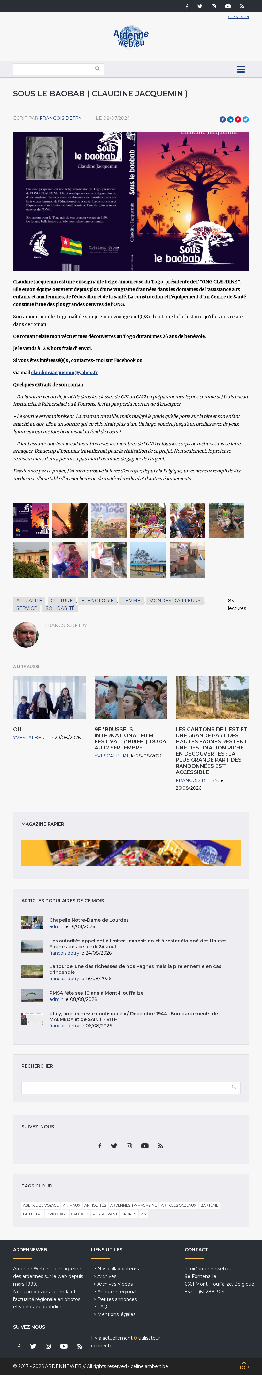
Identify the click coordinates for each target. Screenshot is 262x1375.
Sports (129, 1214)
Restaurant (105, 1214)
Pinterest (238, 119)
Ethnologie (97, 600)
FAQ (102, 1307)
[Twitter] (199, 7)
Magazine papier (131, 853)
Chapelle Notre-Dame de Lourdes (89, 920)
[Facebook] (187, 7)
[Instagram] (214, 7)
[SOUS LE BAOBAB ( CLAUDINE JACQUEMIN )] (31, 521)
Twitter (246, 119)
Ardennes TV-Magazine (133, 1205)
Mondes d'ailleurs (175, 600)
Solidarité (60, 608)
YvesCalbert (30, 738)
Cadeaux (80, 1214)
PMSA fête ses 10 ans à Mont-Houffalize (96, 993)
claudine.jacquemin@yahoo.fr (64, 372)
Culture (62, 600)
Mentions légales (116, 1314)
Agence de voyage (41, 1205)
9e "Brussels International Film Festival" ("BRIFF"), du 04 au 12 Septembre (130, 738)
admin (57, 926)
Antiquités (95, 1205)
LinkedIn (230, 119)
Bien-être (32, 1214)
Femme (131, 600)
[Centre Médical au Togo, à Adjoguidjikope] (148, 560)
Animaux (71, 1205)
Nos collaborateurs (118, 1268)
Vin (143, 1214)
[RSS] (242, 7)
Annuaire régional (116, 1291)
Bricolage (57, 1214)
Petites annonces (117, 1299)
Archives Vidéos (115, 1284)
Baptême (209, 1205)
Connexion (238, 17)
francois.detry (60, 118)
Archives (106, 1276)
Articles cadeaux (178, 1205)
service (26, 608)
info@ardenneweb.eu (209, 1268)
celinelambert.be (149, 1366)
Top (244, 1368)
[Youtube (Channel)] (228, 7)
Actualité (29, 600)
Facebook (223, 119)
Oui (18, 729)
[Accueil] (131, 48)
